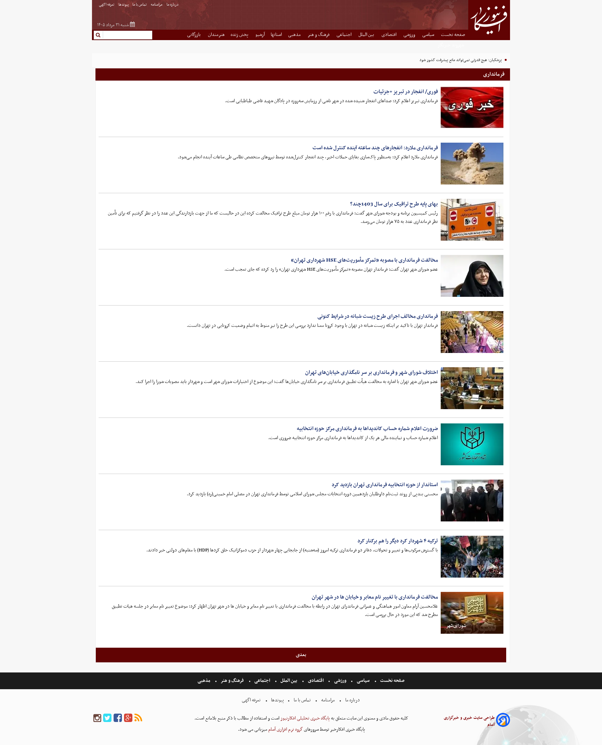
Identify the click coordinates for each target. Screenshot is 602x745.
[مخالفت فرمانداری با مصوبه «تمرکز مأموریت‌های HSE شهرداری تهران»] (472, 276)
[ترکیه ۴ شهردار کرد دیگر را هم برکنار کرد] (472, 557)
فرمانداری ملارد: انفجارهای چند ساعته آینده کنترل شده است (375, 147)
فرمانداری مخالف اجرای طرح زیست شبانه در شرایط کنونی (377, 316)
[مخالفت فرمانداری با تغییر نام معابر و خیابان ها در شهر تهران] (472, 613)
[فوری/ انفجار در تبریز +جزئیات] (472, 107)
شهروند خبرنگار (451, 45)
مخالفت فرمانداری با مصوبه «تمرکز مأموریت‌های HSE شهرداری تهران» (364, 260)
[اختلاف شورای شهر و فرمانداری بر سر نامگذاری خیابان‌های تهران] (472, 388)
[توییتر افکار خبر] (107, 718)
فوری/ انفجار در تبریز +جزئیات (405, 91)
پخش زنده (240, 35)
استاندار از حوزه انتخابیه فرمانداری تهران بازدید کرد (385, 484)
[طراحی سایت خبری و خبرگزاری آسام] (503, 721)
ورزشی (409, 35)
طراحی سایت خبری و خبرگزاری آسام (469, 721)
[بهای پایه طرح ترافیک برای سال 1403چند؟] (472, 220)
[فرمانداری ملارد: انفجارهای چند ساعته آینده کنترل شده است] (472, 164)
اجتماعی (345, 35)
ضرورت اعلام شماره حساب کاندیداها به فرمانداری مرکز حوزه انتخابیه (367, 428)
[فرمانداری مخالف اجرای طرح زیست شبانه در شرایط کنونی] (472, 332)
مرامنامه (157, 4)
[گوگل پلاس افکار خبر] (128, 718)
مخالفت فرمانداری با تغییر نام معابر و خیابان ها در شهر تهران (375, 597)
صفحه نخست (453, 35)
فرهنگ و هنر (319, 35)
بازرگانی (194, 35)
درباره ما (173, 4)
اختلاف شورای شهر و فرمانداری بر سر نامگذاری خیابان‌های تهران (371, 372)
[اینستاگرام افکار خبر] (97, 718)
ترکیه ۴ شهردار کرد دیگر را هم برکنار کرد (397, 540)
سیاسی (428, 35)
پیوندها (123, 4)
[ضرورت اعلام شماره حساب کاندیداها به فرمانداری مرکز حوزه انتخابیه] (472, 444)
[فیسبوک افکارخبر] (118, 718)
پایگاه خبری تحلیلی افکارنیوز (304, 718)
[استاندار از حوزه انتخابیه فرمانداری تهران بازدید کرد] (472, 500)
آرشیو (260, 35)
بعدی (301, 654)
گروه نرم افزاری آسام (285, 729)
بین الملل (366, 35)
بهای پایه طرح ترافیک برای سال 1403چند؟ (394, 204)
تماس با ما (139, 4)
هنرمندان (216, 35)
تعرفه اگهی (107, 4)
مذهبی (295, 35)
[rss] (138, 718)
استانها (276, 35)
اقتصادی (389, 35)
